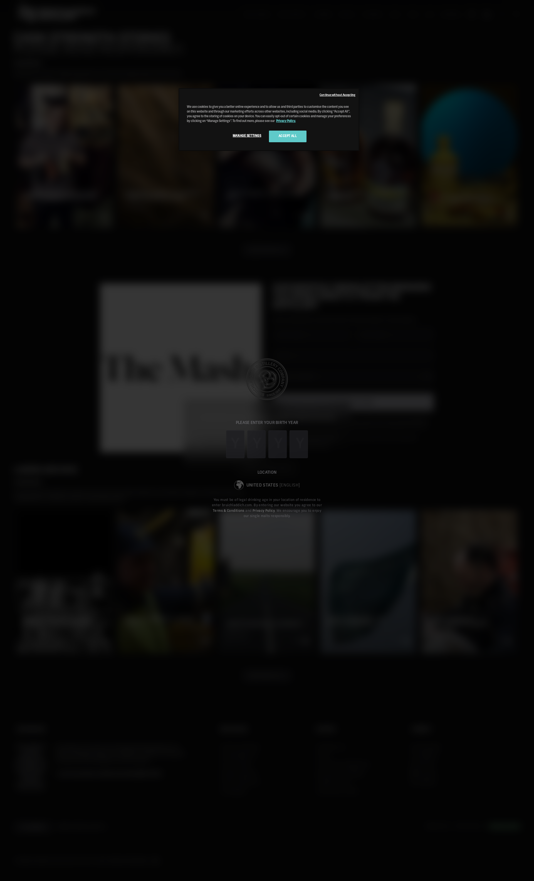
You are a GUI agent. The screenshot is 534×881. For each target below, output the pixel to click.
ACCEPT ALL (288, 136)
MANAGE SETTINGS (247, 136)
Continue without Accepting (337, 95)
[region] (269, 119)
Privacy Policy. (286, 121)
